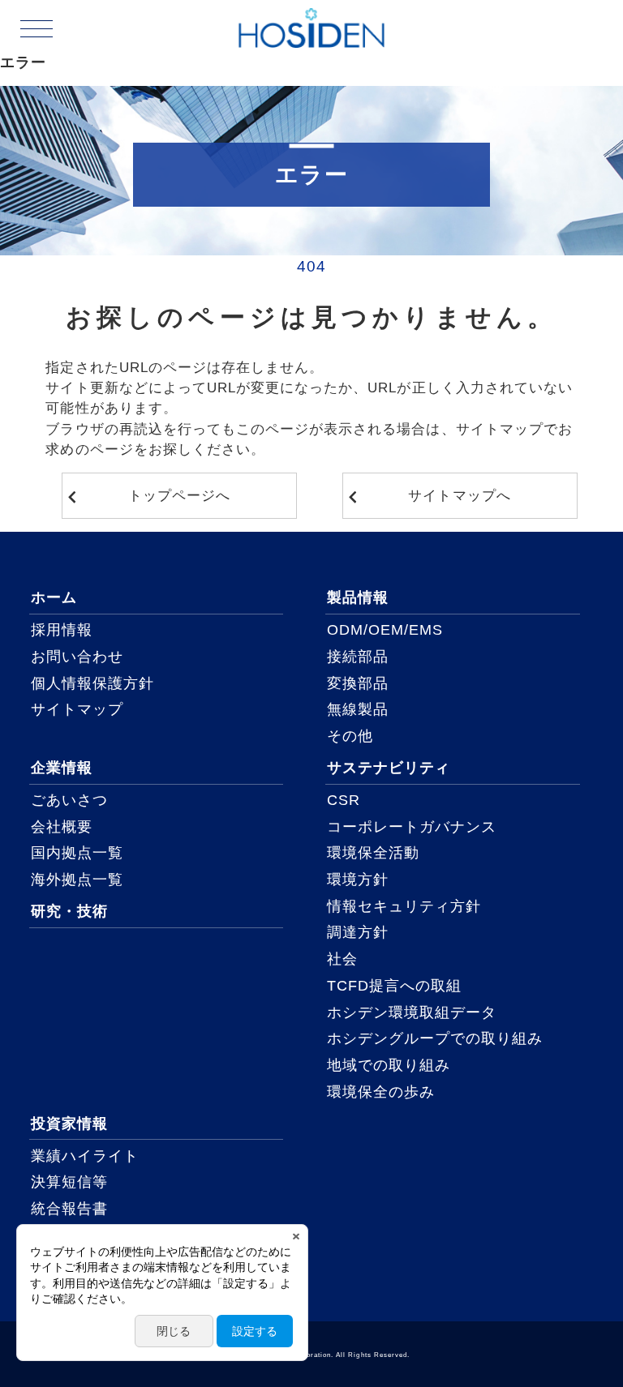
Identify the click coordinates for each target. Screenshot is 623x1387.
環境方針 (358, 879)
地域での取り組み (388, 1065)
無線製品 (358, 709)
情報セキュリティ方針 (404, 906)
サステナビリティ (388, 768)
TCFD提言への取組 (394, 986)
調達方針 (358, 932)
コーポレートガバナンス (411, 827)
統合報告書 (69, 1209)
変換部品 (358, 683)
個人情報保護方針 (92, 683)
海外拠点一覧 (77, 879)
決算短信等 (69, 1182)
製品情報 (358, 597)
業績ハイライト (85, 1156)
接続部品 (358, 657)
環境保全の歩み (381, 1092)
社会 (342, 959)
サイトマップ (77, 709)
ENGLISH (565, 47)
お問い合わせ (77, 657)
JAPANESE (565, 28)
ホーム (54, 597)
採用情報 (61, 630)
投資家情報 (69, 1123)
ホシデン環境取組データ (411, 1012)
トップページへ (179, 495)
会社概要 (61, 827)
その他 (350, 736)
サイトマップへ (459, 495)
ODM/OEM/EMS (385, 630)
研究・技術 (69, 911)
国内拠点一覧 (77, 853)
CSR (343, 800)
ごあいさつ (69, 800)
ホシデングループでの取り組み (435, 1038)
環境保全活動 (373, 853)
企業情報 (61, 768)
